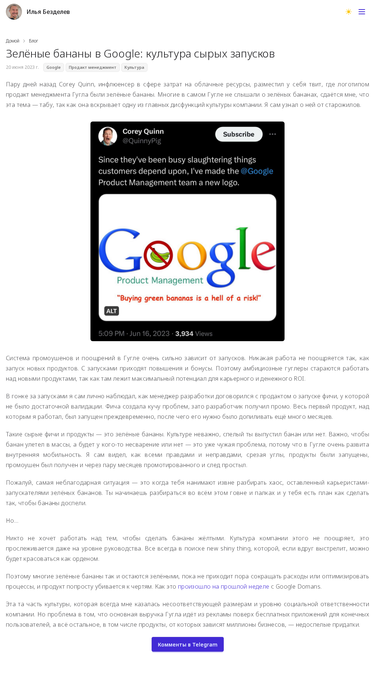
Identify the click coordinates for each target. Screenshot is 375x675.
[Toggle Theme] (348, 12)
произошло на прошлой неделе (224, 586)
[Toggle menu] (361, 11)
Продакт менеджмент (92, 67)
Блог (33, 41)
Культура (134, 67)
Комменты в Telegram (188, 644)
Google (54, 67)
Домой (12, 41)
